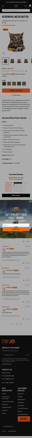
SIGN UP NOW (16, 229)
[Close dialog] (30, 201)
